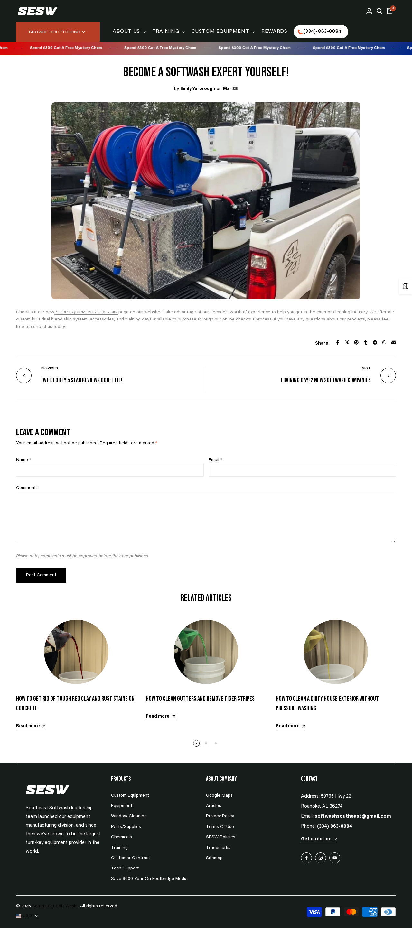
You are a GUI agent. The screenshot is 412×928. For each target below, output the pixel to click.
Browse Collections (54, 32)
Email (215, 460)
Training (119, 848)
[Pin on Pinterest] (356, 342)
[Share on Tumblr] (365, 342)
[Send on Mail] (393, 342)
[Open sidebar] (405, 286)
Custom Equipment (130, 795)
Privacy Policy (220, 816)
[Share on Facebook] (337, 342)
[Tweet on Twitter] (347, 342)
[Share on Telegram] (375, 342)
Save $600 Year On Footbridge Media (149, 879)
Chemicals (121, 837)
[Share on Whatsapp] (384, 342)
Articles (213, 806)
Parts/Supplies (126, 827)
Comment (27, 488)
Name (23, 460)
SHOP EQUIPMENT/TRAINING (86, 312)
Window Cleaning (129, 816)
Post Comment (41, 575)
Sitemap (214, 858)
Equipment (121, 806)
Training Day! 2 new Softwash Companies (325, 380)
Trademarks (218, 848)
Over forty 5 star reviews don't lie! (81, 380)
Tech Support (125, 868)
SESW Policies (220, 837)
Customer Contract (130, 858)
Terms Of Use (220, 827)
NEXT (366, 368)
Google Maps (219, 795)
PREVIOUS (49, 368)
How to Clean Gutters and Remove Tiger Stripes (200, 698)
